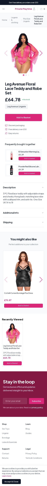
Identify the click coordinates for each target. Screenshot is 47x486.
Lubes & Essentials (9, 442)
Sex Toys (5, 429)
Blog (28, 429)
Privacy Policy (31, 453)
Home (4, 20)
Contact (5, 453)
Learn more (6, 476)
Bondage (6, 438)
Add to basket (29, 158)
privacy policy (37, 407)
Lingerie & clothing (14, 20)
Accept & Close (11, 481)
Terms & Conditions (34, 458)
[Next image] (41, 53)
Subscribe (36, 401)
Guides (28, 433)
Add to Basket (23, 117)
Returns (5, 458)
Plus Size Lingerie (26, 20)
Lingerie (5, 433)
